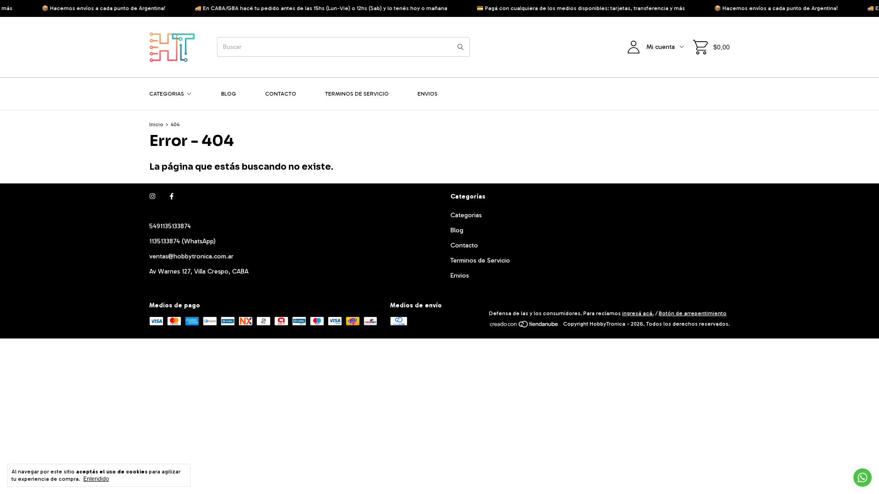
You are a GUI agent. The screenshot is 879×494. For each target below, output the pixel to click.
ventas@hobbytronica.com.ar (191, 256)
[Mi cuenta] (633, 47)
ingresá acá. (638, 313)
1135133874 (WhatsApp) (182, 241)
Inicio (156, 124)
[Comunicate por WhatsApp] (862, 477)
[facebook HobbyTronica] (171, 196)
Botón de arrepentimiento (693, 313)
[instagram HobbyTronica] (152, 196)
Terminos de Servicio (357, 94)
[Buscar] (460, 47)
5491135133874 (170, 226)
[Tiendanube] (524, 326)
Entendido (96, 479)
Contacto (280, 94)
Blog (228, 94)
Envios (428, 94)
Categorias (166, 94)
